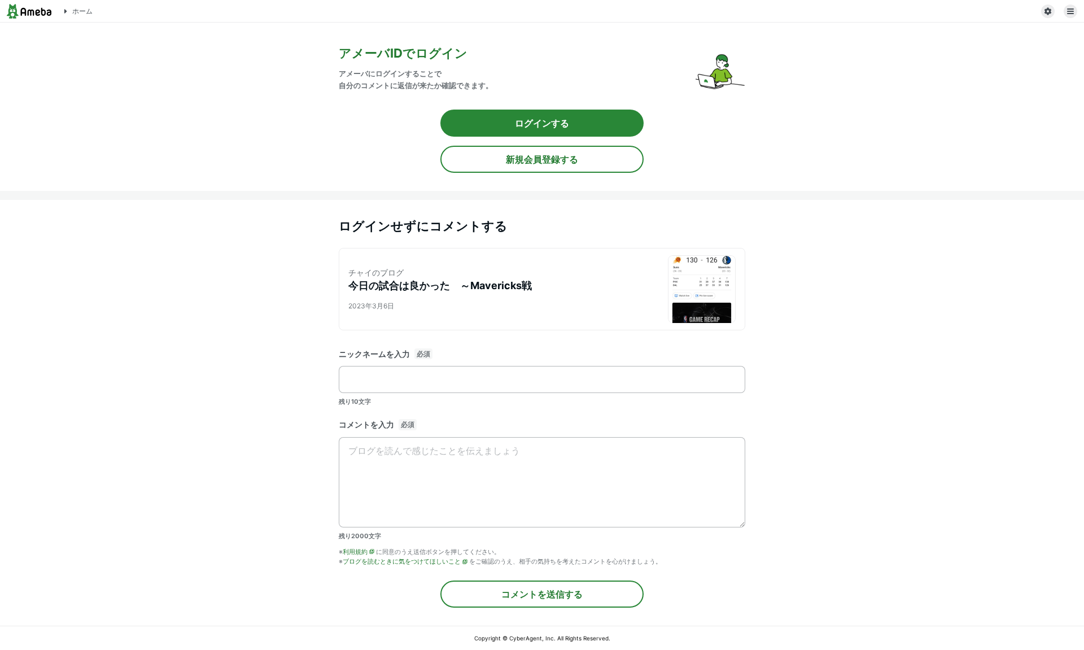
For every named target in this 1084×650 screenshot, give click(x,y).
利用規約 (355, 552)
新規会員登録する (542, 159)
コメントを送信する (542, 594)
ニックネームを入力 (374, 354)
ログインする (542, 123)
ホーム (82, 11)
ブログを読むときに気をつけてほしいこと (402, 561)
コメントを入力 (366, 424)
